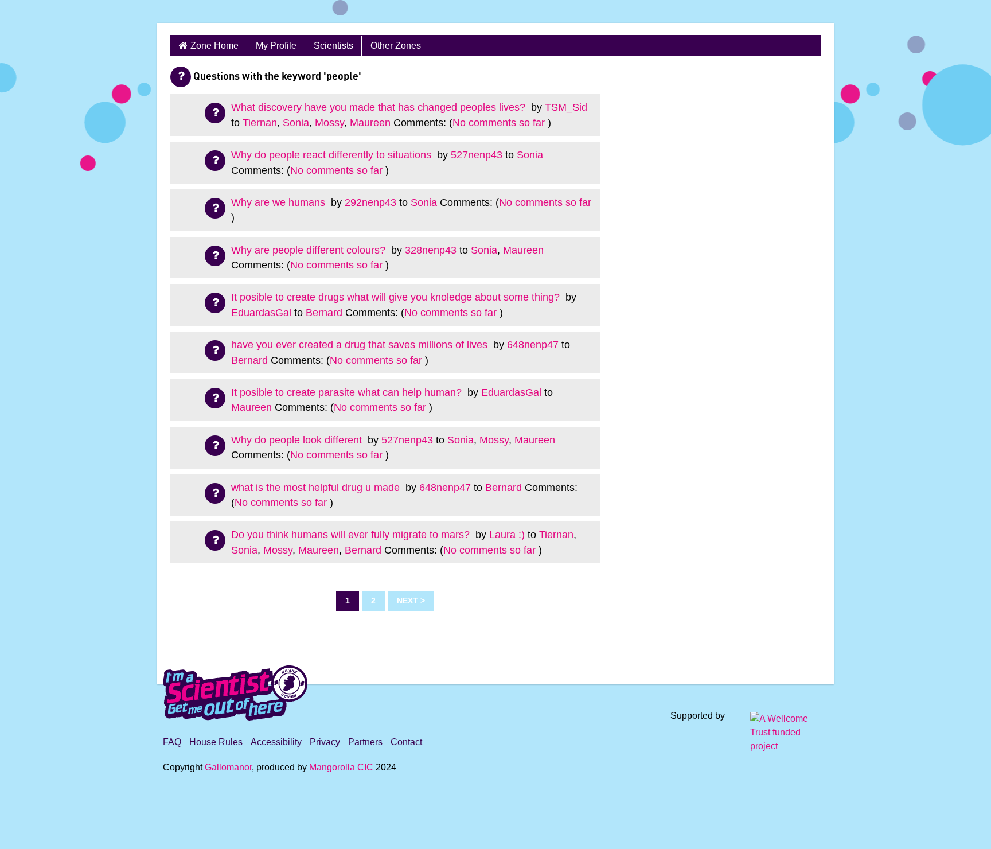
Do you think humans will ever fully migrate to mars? (352, 534)
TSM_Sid (566, 107)
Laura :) (507, 534)
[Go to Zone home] (196, 11)
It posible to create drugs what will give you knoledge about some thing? (397, 297)
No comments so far (498, 122)
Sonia (296, 122)
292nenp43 (370, 202)
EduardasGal (261, 312)
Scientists (333, 45)
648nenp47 (533, 344)
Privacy (325, 742)
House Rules (216, 742)
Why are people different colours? (309, 250)
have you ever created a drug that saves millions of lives (360, 344)
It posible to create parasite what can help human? (348, 392)
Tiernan (260, 122)
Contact (406, 742)
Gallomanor (228, 767)
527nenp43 (476, 155)
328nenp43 (431, 250)
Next (407, 600)
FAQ (172, 742)
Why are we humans (279, 202)
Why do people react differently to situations (332, 155)
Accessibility (276, 742)
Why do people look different (298, 440)
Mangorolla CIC (341, 767)
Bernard (324, 312)
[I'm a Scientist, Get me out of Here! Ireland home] (235, 691)
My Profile (276, 45)
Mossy (329, 122)
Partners (365, 742)
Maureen (370, 122)
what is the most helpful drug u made (317, 487)
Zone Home (214, 45)
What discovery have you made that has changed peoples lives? (379, 107)
